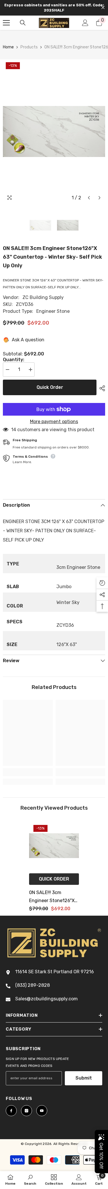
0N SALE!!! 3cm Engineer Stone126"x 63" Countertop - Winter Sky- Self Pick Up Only (52, 897)
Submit (83, 1078)
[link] (28, 772)
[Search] (22, 22)
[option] (54, 131)
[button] (89, 198)
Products (29, 47)
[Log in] (85, 23)
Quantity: (13, 359)
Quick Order (50, 387)
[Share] (100, 388)
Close (103, 7)
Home (8, 47)
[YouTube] (41, 1110)
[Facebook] (11, 1110)
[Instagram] (26, 1110)
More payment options (54, 421)
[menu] (6, 22)
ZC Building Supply (43, 297)
